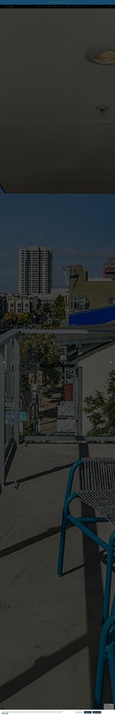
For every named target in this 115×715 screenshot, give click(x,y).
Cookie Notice (5, 713)
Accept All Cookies (97, 712)
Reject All (88, 712)
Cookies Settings (79, 712)
